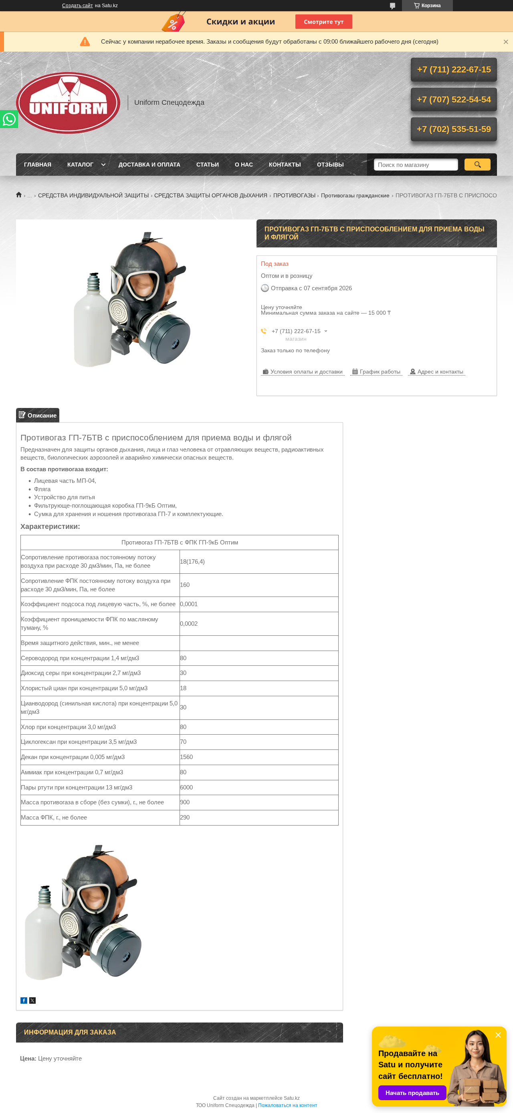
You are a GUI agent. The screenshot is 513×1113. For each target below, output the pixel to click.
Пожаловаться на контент (287, 1105)
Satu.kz (292, 1098)
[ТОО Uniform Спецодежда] (68, 102)
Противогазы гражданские (355, 195)
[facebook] (23, 1001)
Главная (37, 164)
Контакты (285, 164)
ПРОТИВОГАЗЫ (294, 195)
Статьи (207, 164)
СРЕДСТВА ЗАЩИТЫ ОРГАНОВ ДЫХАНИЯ (210, 195)
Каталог (80, 164)
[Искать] (478, 165)
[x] (32, 1001)
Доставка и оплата (149, 164)
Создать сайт (77, 5)
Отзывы (330, 164)
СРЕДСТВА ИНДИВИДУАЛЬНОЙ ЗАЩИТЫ (93, 195)
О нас (244, 164)
